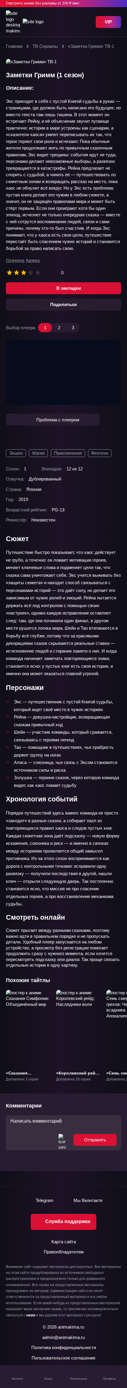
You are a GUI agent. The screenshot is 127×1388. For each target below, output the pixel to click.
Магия (38, 453)
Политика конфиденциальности (63, 1347)
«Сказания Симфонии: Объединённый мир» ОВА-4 (28, 1080)
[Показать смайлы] (62, 1140)
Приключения (68, 453)
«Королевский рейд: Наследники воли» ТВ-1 (78, 1078)
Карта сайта (63, 1241)
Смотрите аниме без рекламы (42, 3)
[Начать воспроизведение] (63, 372)
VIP (108, 21)
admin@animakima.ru (63, 1337)
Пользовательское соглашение (63, 1357)
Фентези (99, 453)
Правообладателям (64, 1251)
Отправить (95, 1139)
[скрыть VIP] (117, 3)
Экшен (16, 453)
